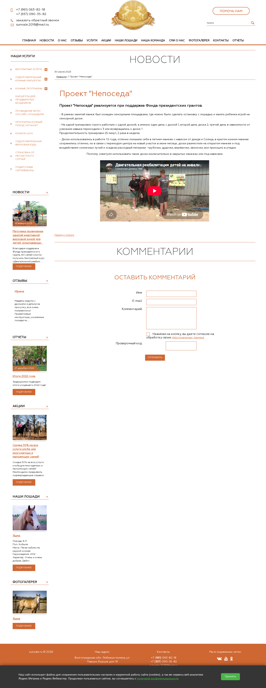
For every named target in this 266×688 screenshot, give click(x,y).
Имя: (139, 292)
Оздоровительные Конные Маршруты (28, 79)
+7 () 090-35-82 (163, 661)
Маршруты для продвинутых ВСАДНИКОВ (25, 99)
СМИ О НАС (177, 40)
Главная (29, 40)
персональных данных (188, 337)
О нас (62, 40)
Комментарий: (132, 309)
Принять (230, 676)
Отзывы (77, 40)
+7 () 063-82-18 (163, 657)
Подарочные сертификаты (24, 169)
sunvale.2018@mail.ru (32, 24)
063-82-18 (30, 9)
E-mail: (137, 300)
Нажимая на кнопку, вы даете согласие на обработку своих (180, 336)
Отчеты (238, 40)
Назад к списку (64, 235)
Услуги (92, 40)
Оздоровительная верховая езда (28, 143)
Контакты (221, 40)
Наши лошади (126, 40)
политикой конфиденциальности (158, 678)
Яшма (16, 535)
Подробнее (24, 266)
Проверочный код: (129, 343)
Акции (106, 40)
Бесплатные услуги (28, 69)
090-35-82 (31, 14)
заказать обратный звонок (37, 20)
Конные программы (28, 89)
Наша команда (153, 40)
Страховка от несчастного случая (24, 155)
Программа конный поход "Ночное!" (28, 124)
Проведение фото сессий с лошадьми (29, 113)
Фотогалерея (199, 40)
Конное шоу (24, 133)
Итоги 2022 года (24, 376)
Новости (47, 40)
